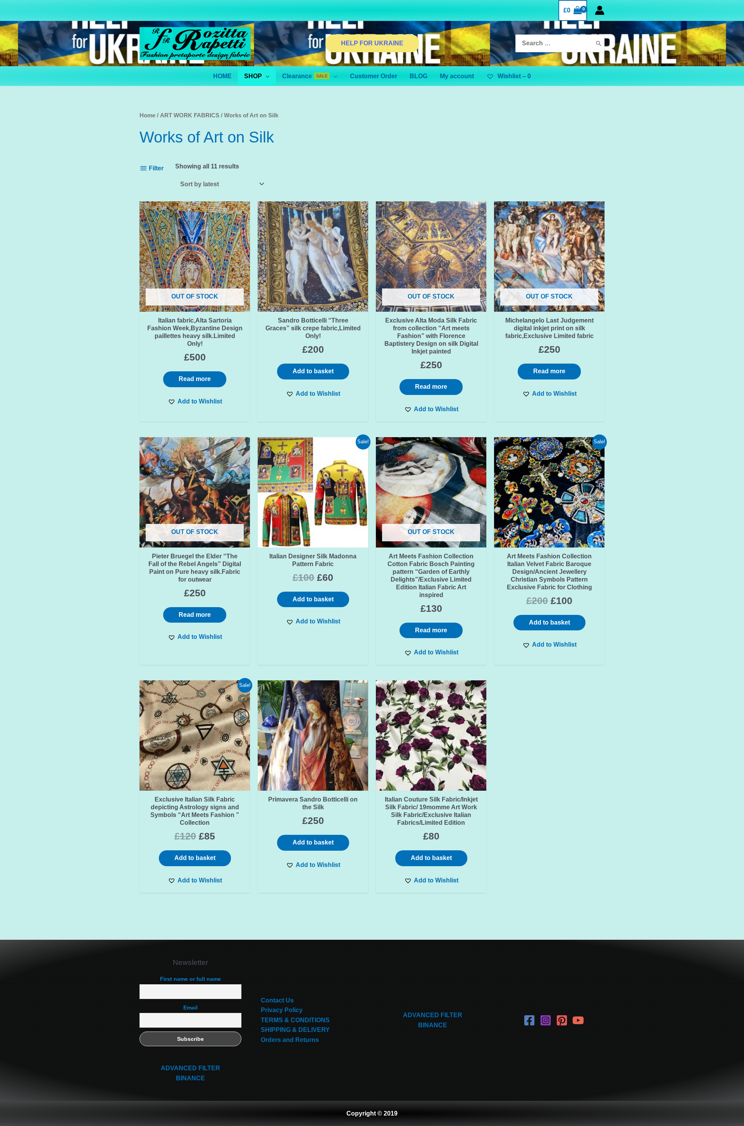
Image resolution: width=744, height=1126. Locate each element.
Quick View (195, 304)
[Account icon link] (599, 10)
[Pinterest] (562, 1020)
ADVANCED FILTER (190, 1068)
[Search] (598, 43)
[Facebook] (529, 1020)
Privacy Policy (282, 1010)
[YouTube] (578, 1020)
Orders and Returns (290, 1040)
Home (147, 115)
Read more (195, 379)
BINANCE (190, 1078)
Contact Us (277, 1000)
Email (190, 1007)
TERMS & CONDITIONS (295, 1020)
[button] (195, 402)
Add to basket (313, 371)
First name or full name (190, 979)
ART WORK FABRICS (189, 115)
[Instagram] (545, 1020)
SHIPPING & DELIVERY (295, 1029)
